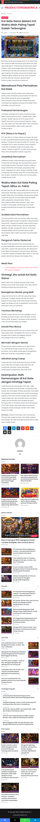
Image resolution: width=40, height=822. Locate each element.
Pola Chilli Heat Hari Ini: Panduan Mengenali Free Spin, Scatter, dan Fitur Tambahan (24, 560)
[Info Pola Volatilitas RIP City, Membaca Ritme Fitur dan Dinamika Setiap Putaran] (33, 681)
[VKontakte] (32, 428)
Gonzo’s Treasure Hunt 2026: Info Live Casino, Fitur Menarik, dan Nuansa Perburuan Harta (29, 773)
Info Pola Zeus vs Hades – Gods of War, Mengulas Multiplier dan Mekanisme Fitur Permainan (12, 663)
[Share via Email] (5, 432)
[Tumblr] (18, 428)
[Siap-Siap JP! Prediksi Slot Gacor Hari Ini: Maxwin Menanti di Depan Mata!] (30, 493)
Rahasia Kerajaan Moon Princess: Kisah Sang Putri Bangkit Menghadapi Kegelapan (24, 578)
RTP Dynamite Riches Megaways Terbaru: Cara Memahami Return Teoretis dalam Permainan (24, 551)
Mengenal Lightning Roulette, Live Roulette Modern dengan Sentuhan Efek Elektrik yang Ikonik (29, 749)
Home (4, 13)
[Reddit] (27, 428)
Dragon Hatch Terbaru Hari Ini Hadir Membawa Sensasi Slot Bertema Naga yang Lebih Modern (9, 502)
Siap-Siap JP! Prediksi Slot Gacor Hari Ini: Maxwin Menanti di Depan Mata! (30, 501)
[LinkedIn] (14, 428)
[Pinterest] (23, 428)
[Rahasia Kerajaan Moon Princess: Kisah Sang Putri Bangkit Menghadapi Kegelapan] (6, 578)
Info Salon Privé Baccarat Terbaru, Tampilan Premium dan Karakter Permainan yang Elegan (10, 797)
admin (5, 32)
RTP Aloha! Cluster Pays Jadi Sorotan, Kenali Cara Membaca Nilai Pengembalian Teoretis (26, 602)
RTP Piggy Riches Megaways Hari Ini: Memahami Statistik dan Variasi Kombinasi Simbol (25, 620)
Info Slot (9, 13)
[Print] (9, 432)
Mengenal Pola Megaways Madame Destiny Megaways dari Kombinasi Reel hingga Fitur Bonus (13, 654)
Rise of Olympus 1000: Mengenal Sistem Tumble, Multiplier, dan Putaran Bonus (18, 541)
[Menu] (2, 8)
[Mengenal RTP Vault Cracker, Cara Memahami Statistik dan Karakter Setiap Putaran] (6, 629)
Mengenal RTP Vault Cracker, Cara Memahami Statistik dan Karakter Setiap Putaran (24, 629)
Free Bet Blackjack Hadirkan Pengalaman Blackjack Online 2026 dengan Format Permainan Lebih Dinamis (10, 773)
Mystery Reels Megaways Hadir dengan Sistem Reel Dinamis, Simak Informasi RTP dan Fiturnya (25, 611)
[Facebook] (5, 428)
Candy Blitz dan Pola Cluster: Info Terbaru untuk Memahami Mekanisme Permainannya (12, 671)
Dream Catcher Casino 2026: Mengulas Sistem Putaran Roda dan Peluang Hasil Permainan (25, 569)
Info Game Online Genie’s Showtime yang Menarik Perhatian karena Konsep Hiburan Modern (29, 478)
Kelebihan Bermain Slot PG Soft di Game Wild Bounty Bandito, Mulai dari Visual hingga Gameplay (9, 479)
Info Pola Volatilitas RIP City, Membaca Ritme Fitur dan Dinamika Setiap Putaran (13, 680)
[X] (9, 428)
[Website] (20, 454)
